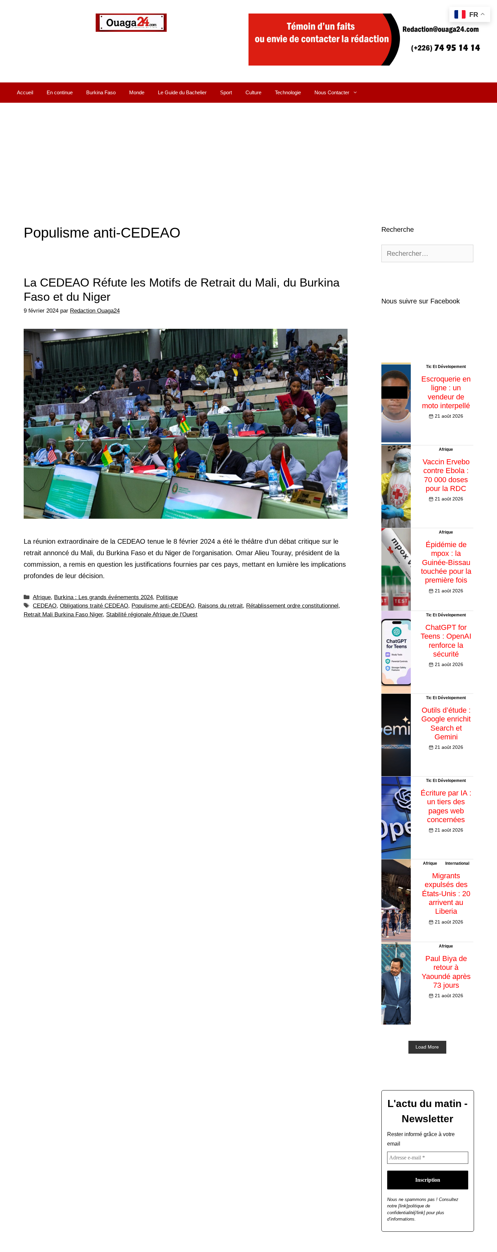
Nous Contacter (331, 92)
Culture (253, 92)
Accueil (25, 92)
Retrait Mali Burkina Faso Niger (63, 614)
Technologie (288, 92)
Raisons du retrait (220, 606)
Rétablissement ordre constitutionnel (292, 606)
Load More (427, 1047)
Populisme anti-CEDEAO (163, 606)
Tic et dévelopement (446, 366)
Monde (136, 92)
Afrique (42, 597)
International (457, 863)
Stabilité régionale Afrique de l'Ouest (151, 614)
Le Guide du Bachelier (182, 92)
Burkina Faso (101, 92)
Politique (167, 597)
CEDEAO (44, 606)
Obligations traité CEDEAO (94, 606)
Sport (226, 92)
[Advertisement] (248, 153)
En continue (60, 92)
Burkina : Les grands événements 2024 (103, 597)
